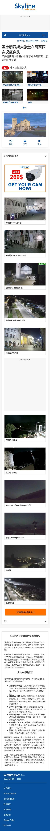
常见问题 (7, 809)
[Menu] (43, 35)
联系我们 (7, 804)
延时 (11, 144)
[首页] (5, 35)
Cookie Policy (9, 820)
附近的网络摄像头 (11, 156)
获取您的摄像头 (10, 793)
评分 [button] (39, 144)
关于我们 (7, 788)
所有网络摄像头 (25, 612)
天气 (25, 144)
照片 (5, 621)
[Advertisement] (25, 23)
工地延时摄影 (9, 798)
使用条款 (7, 814)
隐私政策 (7, 825)
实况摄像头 (24, 35)
